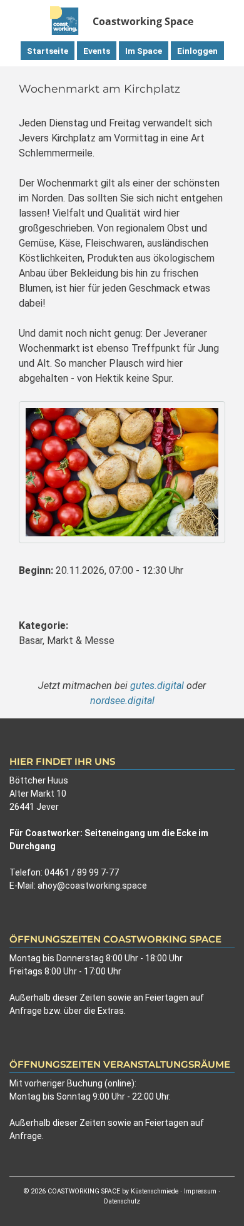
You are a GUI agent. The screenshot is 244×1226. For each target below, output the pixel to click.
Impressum (200, 1191)
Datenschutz (122, 1201)
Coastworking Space (143, 21)
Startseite (47, 51)
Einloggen (197, 51)
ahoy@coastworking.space (92, 886)
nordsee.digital (122, 701)
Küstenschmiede (154, 1191)
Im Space (143, 51)
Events (96, 51)
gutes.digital (157, 686)
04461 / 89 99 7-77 (81, 872)
